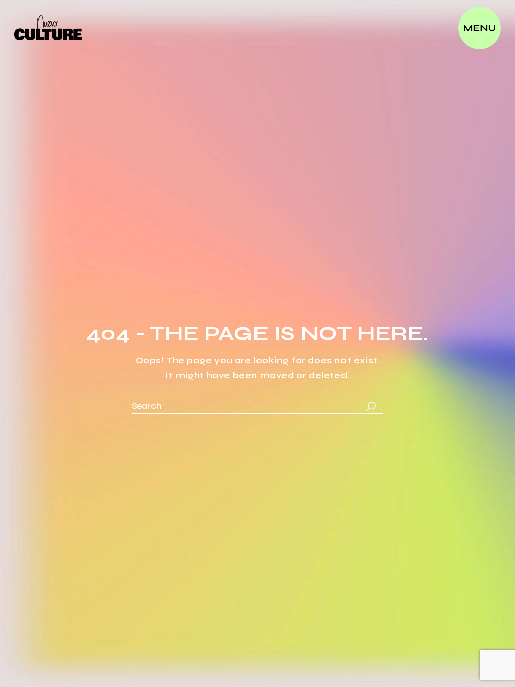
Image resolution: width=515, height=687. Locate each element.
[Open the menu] (479, 28)
